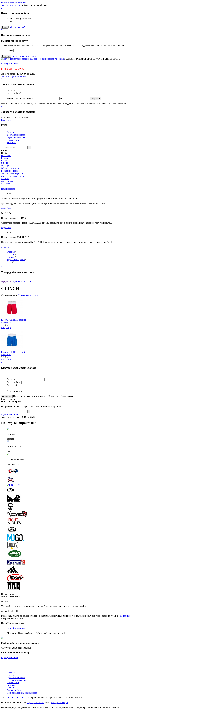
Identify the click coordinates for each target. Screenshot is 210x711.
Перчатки (6, 155)
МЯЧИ (4, 163)
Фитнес (5, 178)
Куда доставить (14, 391)
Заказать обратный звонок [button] (14, 76)
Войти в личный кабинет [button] (13, 2)
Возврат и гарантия (16, 680)
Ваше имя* (12, 379)
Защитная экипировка (12, 173)
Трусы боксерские (16, 259)
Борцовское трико (10, 171)
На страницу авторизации (24, 56)
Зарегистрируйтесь (10, 5)
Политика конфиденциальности (22, 693)
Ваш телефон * (14, 93)
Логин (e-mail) (14, 18)
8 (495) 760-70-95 (9, 63)
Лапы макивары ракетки (13, 176)
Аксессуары (7, 181)
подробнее (6, 208)
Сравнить (6, 322)
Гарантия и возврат (16, 137)
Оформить (6, 281)
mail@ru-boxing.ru (59, 702)
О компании (13, 140)
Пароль (10, 21)
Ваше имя (11, 90)
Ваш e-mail (12, 385)
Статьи (10, 675)
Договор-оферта (15, 690)
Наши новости (8, 189)
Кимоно (5, 158)
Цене (36, 295)
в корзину (6, 327)
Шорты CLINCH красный (14, 320)
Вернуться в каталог (22, 281)
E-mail (10, 50)
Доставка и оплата (16, 135)
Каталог (11, 132)
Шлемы (5, 160)
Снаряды (5, 183)
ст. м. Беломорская (16, 628)
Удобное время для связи (19, 98)
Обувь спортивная (10, 168)
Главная (11, 252)
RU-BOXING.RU (16, 697)
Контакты (11, 142)
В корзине (6, 120)
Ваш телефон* (14, 382)
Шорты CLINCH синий (13, 352)
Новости (11, 687)
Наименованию (25, 295)
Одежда (5, 165)
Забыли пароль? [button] (17, 27)
